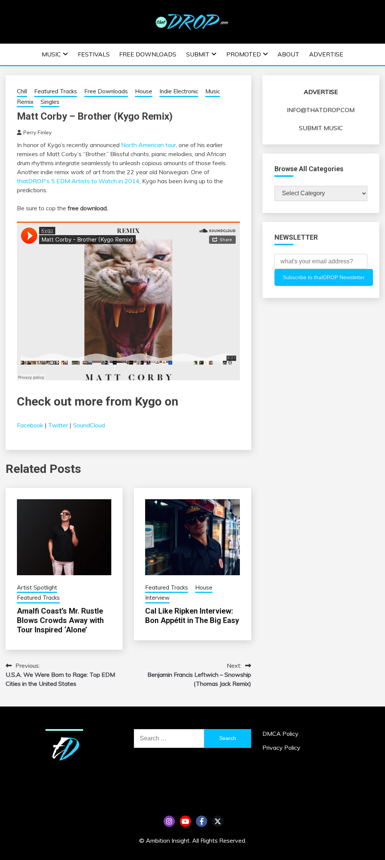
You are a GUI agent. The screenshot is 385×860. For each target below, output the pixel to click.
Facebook (30, 425)
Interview (157, 597)
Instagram (169, 821)
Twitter (58, 425)
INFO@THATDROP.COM (321, 110)
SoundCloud (89, 425)
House (143, 91)
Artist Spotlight (37, 587)
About (288, 54)
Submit (197, 54)
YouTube (185, 821)
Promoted (243, 54)
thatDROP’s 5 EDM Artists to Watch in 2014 (78, 181)
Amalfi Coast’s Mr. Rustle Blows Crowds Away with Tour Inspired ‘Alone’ (60, 620)
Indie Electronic (178, 91)
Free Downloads (147, 54)
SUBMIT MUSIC (321, 128)
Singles (50, 101)
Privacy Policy (281, 747)
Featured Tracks (55, 91)
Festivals (94, 54)
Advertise (326, 54)
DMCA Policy (280, 733)
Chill (22, 91)
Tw (217, 821)
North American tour (148, 145)
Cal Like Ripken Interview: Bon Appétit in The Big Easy (192, 615)
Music (51, 54)
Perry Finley (37, 132)
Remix (25, 101)
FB (201, 821)
